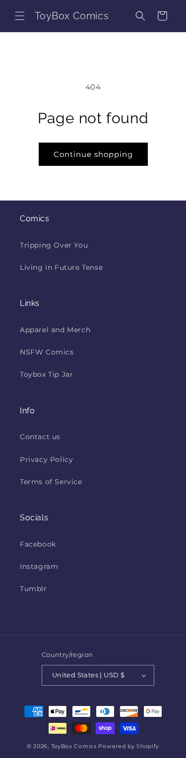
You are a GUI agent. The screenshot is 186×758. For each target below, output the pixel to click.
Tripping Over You (54, 245)
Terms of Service (51, 481)
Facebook (38, 544)
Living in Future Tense (61, 267)
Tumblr (33, 588)
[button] (20, 16)
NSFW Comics (47, 352)
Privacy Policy (46, 459)
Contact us (40, 436)
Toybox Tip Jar (46, 374)
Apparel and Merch (55, 329)
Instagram (39, 566)
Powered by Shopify (128, 746)
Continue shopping (93, 154)
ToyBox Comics (74, 746)
